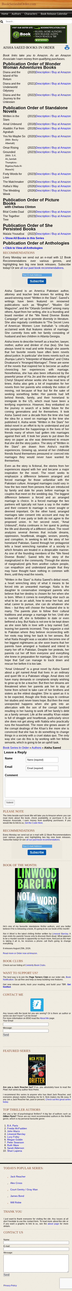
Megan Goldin (15, 1139)
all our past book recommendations (41, 267)
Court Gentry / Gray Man (24, 1189)
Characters (30, 13)
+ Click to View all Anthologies (23, 247)
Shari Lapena (14, 1150)
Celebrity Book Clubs (35, 965)
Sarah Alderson (15, 1148)
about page (53, 1224)
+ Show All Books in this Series (23, 238)
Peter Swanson (15, 1142)
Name (9, 758)
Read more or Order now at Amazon (20, 953)
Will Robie (15, 1202)
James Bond (17, 1196)
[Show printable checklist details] (67, 47)
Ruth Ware (13, 1145)
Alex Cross (16, 1183)
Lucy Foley (13, 1136)
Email (8, 766)
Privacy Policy (10, 1285)
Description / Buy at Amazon (53, 72)
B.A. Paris (12, 1125)
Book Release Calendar (54, 13)
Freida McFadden (17, 1128)
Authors (16, 13)
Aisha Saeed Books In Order (29, 47)
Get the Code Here (34, 823)
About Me (44, 1018)
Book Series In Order (16, 747)
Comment (11, 775)
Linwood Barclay (60, 933)
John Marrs (13, 1131)
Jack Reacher (18, 1176)
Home (4, 13)
